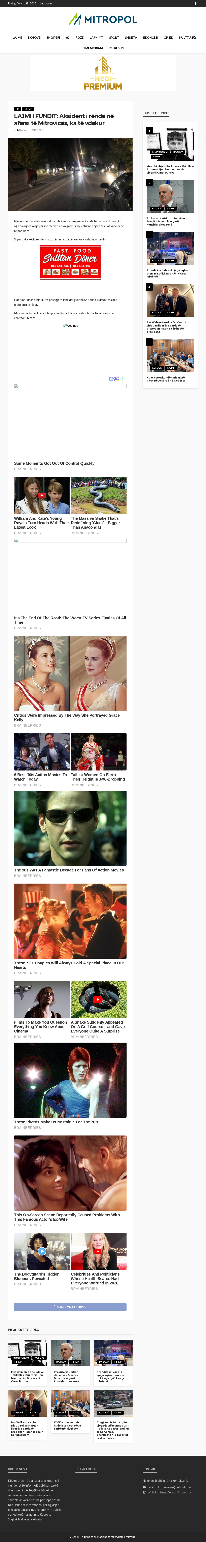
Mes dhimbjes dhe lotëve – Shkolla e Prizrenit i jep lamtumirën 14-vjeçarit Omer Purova (27, 1376)
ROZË (80, 37)
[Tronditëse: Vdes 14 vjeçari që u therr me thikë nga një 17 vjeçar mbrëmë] (113, 1353)
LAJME (17, 37)
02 (68, 37)
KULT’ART (186, 37)
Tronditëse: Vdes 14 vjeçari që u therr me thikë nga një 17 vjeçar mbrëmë (111, 1376)
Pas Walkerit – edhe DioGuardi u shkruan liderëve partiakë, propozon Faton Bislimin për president (27, 1428)
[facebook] (195, 3)
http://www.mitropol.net (175, 1492)
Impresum (46, 3)
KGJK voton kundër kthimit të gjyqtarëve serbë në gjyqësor (67, 1425)
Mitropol (22, 130)
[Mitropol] (103, 19)
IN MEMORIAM (92, 48)
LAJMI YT (96, 37)
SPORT (114, 37)
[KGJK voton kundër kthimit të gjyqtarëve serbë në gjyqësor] (70, 1403)
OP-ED (168, 37)
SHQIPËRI (53, 37)
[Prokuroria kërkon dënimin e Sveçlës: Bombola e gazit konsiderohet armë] (70, 1353)
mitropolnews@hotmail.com (173, 1487)
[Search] (194, 37)
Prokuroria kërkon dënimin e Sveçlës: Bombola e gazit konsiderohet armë (66, 1376)
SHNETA (131, 37)
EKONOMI (150, 37)
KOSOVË (34, 37)
